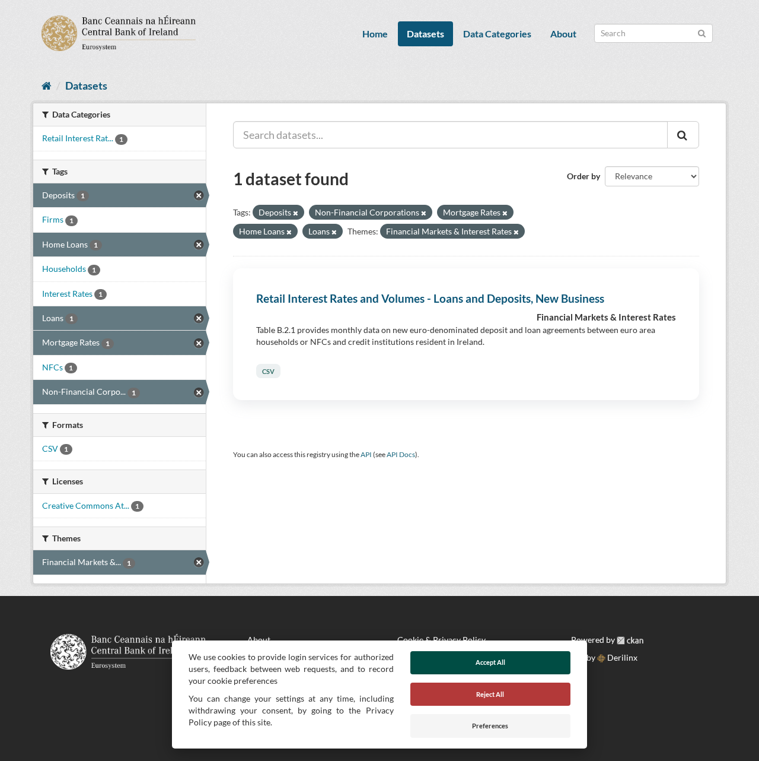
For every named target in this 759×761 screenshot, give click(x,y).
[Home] (47, 85)
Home (375, 33)
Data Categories (497, 33)
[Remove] (295, 213)
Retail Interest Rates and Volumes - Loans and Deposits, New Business (430, 298)
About (563, 33)
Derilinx (621, 657)
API (366, 454)
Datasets (425, 33)
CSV (268, 371)
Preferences (490, 726)
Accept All (490, 662)
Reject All (490, 694)
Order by (583, 176)
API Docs (401, 454)
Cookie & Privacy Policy (441, 640)
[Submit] (702, 32)
